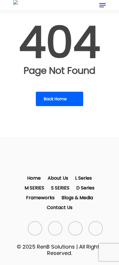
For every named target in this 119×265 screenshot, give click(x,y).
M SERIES (34, 188)
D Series (85, 188)
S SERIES (60, 188)
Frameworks (40, 197)
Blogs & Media (77, 197)
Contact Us (59, 207)
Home (34, 178)
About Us (58, 178)
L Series (83, 178)
